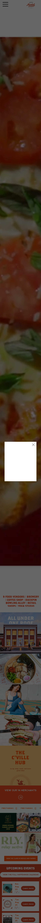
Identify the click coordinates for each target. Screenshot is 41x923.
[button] (33, 444)
